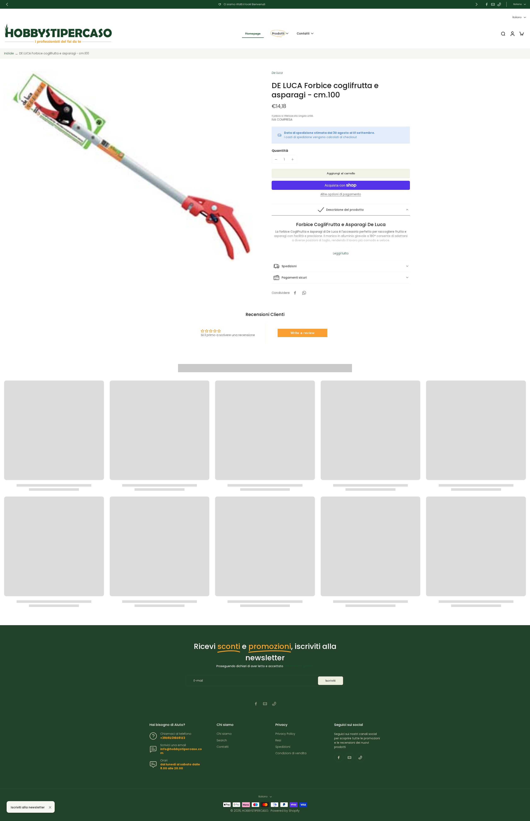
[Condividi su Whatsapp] (304, 292)
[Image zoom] (131, 166)
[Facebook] (487, 4)
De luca (277, 73)
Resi (278, 740)
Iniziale (9, 53)
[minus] (276, 159)
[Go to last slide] (7, 4)
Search (222, 740)
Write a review (302, 332)
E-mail (198, 681)
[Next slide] (476, 4)
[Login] (512, 33)
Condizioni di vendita (290, 753)
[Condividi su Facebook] (295, 292)
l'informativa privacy (299, 666)
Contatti (223, 747)
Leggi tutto (341, 253)
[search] (503, 33)
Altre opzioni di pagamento (340, 194)
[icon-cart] (521, 33)
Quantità (280, 150)
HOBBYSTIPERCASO (255, 811)
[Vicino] (50, 807)
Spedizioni (282, 747)
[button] (341, 173)
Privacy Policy (285, 734)
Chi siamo (224, 734)
